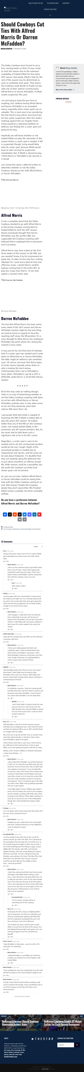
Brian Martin (6, 49)
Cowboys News (8, 527)
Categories (65, 3)
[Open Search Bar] (50, 15)
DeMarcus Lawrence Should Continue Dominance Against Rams (20, 1022)
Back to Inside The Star (36, 3)
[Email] (20, 519)
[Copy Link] (25, 519)
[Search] (77, 1045)
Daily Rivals (45, 1069)
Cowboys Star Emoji (50, 9)
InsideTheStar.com (10, 1056)
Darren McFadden (26, 529)
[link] (5, 514)
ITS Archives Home (52, 3)
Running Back (36, 529)
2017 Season (7, 529)
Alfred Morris (16, 529)
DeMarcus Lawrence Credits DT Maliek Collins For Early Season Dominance (63, 1022)
